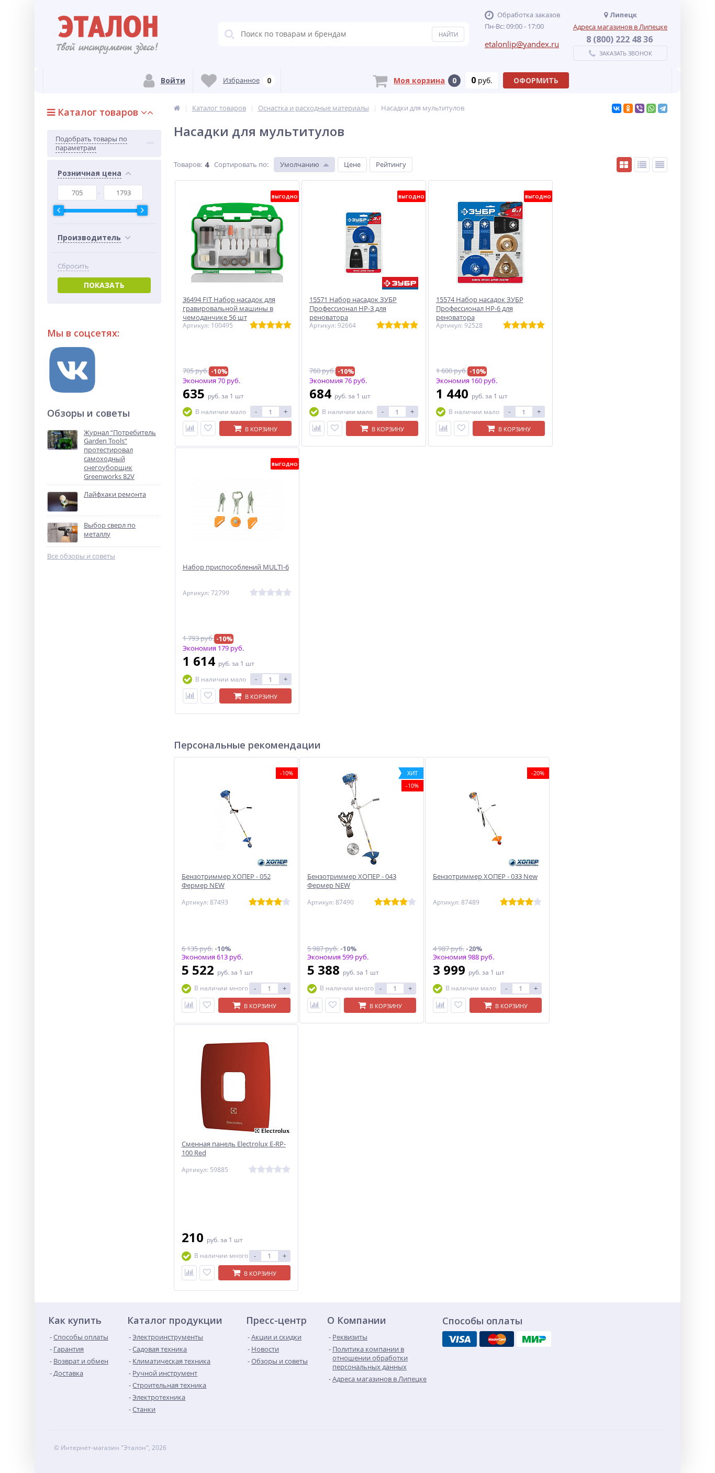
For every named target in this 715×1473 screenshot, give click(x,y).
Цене (352, 164)
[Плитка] (624, 164)
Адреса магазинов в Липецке (620, 26)
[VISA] (459, 1339)
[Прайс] (659, 164)
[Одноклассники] (628, 108)
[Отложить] (208, 428)
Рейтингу (391, 164)
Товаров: (188, 164)
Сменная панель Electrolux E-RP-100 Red (234, 1148)
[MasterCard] (496, 1339)
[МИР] (534, 1339)
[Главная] (177, 108)
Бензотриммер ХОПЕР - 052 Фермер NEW (226, 881)
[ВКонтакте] (616, 108)
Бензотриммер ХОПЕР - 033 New (485, 876)
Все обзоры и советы (81, 556)
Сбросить (73, 266)
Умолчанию (299, 164)
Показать (104, 285)
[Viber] (639, 108)
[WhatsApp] (651, 108)
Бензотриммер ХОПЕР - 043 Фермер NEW (351, 881)
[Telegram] (662, 108)
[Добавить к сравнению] (190, 428)
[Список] (642, 164)
